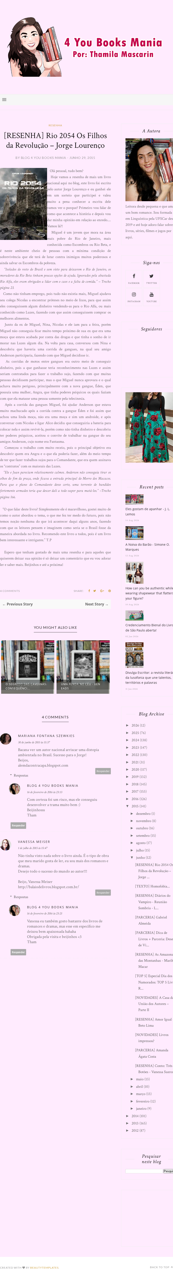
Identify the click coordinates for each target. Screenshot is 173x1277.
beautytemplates (44, 1267)
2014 (135, 1116)
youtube (151, 301)
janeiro (141, 1108)
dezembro (143, 813)
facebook (134, 283)
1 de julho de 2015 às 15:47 (32, 848)
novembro (143, 820)
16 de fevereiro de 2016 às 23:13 (44, 792)
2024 (135, 740)
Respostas (21, 775)
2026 (135, 725)
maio (139, 1079)
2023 (135, 747)
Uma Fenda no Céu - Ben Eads (80, 686)
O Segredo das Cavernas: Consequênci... (26, 686)
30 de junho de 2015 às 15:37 (34, 742)
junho (140, 857)
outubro (142, 828)
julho (140, 850)
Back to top (160, 1267)
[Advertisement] (149, 1217)
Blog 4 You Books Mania (52, 785)
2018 (135, 784)
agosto (141, 842)
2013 (135, 1123)
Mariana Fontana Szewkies (46, 736)
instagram (133, 301)
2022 (135, 754)
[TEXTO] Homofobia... (152, 886)
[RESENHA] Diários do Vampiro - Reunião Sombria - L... (152, 901)
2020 (135, 769)
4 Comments (10, 591)
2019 (135, 776)
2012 (135, 1130)
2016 (135, 798)
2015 (135, 806)
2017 (135, 791)
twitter (151, 283)
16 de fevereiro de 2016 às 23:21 (44, 913)
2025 (135, 732)
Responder (103, 771)
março (140, 1093)
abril (139, 1086)
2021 (135, 762)
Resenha (55, 125)
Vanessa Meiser (34, 841)
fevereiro (142, 1101)
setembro (143, 835)
